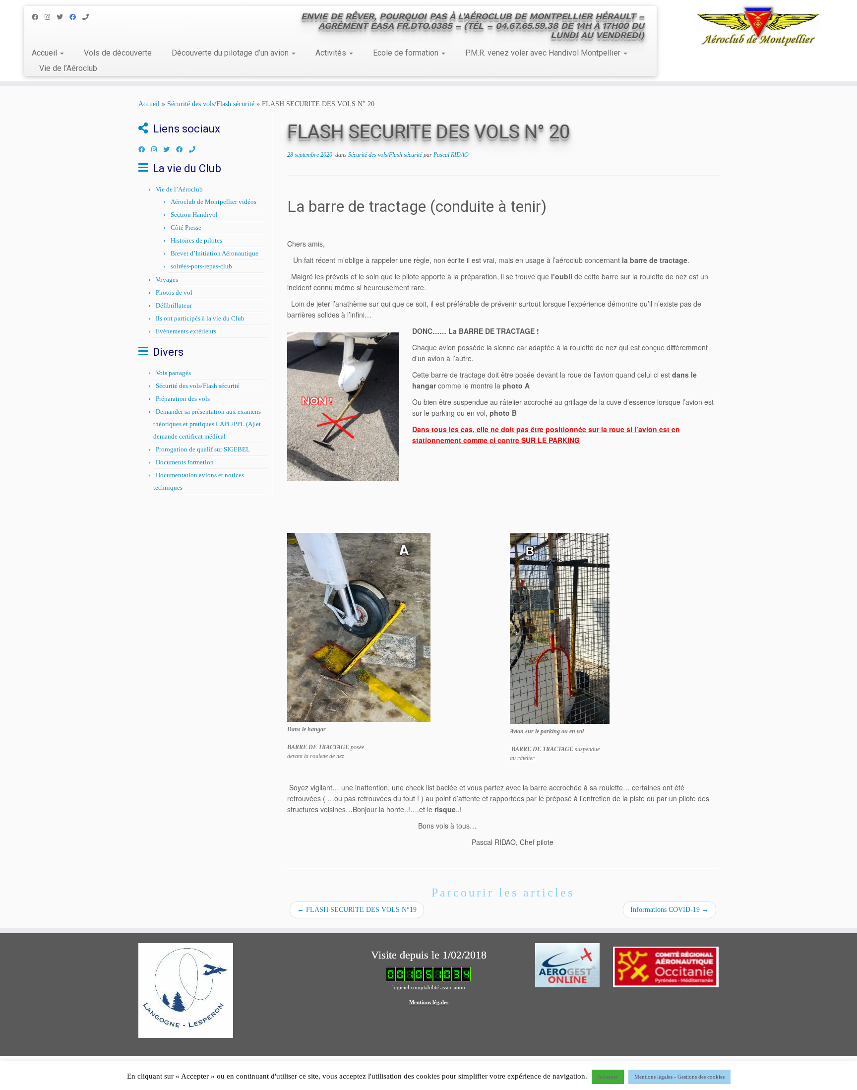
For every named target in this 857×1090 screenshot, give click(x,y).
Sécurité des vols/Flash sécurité (210, 104)
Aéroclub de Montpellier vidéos (213, 201)
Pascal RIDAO (451, 154)
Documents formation (185, 462)
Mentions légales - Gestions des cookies (679, 1077)
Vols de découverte (118, 53)
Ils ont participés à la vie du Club (200, 318)
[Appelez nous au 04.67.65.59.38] (88, 17)
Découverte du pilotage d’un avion (231, 53)
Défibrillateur (174, 305)
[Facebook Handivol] (75, 17)
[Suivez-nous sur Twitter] (63, 17)
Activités (331, 53)
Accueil (45, 53)
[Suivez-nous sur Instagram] (51, 17)
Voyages (167, 279)
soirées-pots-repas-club (201, 266)
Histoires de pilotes (196, 240)
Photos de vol (174, 292)
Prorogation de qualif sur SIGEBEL (203, 449)
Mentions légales (428, 1002)
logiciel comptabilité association (428, 987)
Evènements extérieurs (186, 331)
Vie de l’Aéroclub (68, 68)
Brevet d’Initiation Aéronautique (214, 253)
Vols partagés (173, 373)
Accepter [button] (608, 1077)
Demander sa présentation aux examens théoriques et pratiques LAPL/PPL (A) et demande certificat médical (207, 424)
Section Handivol (194, 214)
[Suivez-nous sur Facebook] (38, 17)
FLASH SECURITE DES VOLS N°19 (357, 909)
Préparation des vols (183, 398)
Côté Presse (186, 227)
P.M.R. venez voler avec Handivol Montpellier (543, 53)
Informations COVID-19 (669, 909)
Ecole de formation (406, 53)
